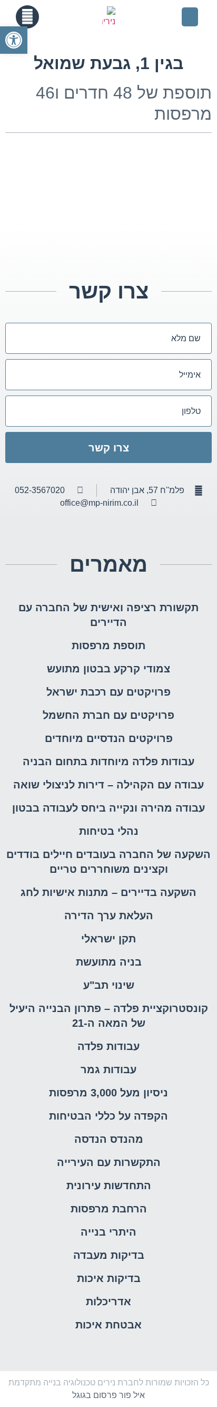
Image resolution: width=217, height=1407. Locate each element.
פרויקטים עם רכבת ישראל (108, 692)
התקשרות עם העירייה (109, 1162)
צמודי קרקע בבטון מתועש (108, 668)
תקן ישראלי (108, 939)
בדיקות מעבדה (108, 1255)
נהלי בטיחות (109, 831)
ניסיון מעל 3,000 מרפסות (108, 1092)
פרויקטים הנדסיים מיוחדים (109, 738)
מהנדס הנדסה (108, 1139)
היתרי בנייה (108, 1232)
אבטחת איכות (108, 1325)
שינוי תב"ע (108, 985)
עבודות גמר (108, 1069)
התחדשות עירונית (108, 1185)
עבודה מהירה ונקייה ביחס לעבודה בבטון (108, 808)
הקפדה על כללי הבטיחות (108, 1116)
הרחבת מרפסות (109, 1209)
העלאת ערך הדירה (108, 915)
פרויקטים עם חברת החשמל (108, 715)
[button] (190, 16)
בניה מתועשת (109, 962)
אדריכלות (108, 1301)
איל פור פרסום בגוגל (108, 1395)
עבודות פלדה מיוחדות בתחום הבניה (108, 761)
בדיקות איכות (109, 1278)
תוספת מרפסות (108, 645)
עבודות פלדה (108, 1046)
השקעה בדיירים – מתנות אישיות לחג (108, 892)
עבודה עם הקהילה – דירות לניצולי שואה (108, 785)
